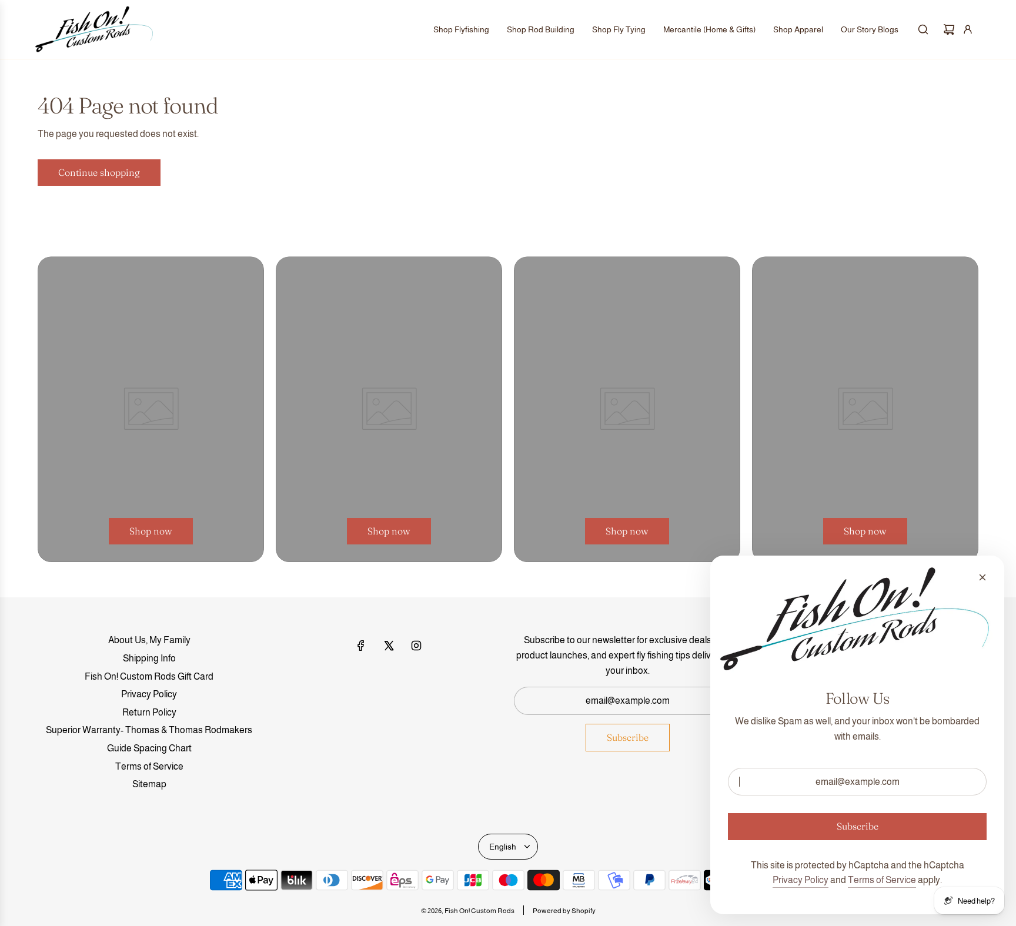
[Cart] (949, 29)
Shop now (150, 531)
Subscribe (628, 737)
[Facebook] (361, 645)
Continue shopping (99, 172)
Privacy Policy (800, 880)
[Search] (923, 29)
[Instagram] (416, 645)
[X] (389, 645)
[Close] (982, 577)
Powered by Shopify (564, 911)
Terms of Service (882, 880)
